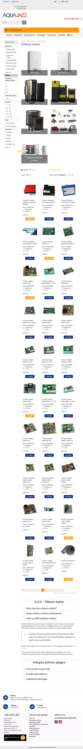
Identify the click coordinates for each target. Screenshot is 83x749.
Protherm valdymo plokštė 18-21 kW (47, 361)
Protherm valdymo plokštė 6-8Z (28, 440)
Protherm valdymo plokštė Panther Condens (66, 480)
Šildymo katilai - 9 (42, 41)
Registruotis (15, 1)
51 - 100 (9, 114)
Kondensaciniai (11, 126)
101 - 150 (9, 117)
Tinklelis (25, 170)
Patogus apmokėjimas (36, 674)
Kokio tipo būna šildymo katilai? (41, 608)
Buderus (9, 141)
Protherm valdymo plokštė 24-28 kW (66, 361)
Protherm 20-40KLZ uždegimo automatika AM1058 (29, 202)
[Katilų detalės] (64, 121)
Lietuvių (58, 1)
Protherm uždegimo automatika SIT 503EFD (68, 201)
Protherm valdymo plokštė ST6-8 (28, 520)
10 (46, 590)
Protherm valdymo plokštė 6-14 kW (28, 361)
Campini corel (11, 144)
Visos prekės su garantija (38, 669)
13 (56, 590)
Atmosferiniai (11, 123)
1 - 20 (8, 105)
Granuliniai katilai (34, 102)
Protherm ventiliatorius (68, 561)
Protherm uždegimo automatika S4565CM (48, 201)
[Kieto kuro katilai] (64, 92)
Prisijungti (6, 1)
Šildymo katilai (31, 41)
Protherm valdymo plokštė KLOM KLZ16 (67, 440)
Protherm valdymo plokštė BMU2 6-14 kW (48, 282)
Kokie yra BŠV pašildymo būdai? (41, 618)
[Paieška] (24, 22)
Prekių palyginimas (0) (54, 170)
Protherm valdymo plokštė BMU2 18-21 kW (49, 400)
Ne (8, 99)
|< (22, 590)
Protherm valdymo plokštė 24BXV (28, 282)
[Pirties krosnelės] (34, 121)
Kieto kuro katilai (64, 102)
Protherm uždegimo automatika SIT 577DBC (30, 243)
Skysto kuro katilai (10, 56)
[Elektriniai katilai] (64, 62)
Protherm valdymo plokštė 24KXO (66, 321)
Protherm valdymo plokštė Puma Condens (29, 321)
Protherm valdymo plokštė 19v (47, 243)
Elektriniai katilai (64, 73)
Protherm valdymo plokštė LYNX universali (67, 243)
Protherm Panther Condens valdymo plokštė (28, 563)
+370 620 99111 (73, 18)
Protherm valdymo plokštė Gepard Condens (49, 562)
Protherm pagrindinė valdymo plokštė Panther (67, 521)
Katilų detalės (64, 131)
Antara (9, 135)
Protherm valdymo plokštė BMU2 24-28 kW (68, 400)
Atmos (9, 138)
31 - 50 (9, 111)
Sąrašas (33, 170)
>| (62, 590)
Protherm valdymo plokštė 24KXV (28, 400)
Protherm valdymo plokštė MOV (66, 282)
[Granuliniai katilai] (34, 92)
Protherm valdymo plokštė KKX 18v (47, 440)
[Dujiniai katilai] (34, 62)
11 (49, 590)
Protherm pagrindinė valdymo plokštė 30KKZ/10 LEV (29, 480)
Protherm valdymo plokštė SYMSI (47, 520)
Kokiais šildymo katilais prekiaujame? (44, 613)
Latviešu (66, 1)
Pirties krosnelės (34, 131)
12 (53, 590)
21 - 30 (9, 108)
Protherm (9, 132)
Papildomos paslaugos (37, 679)
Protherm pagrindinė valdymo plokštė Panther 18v (48, 480)
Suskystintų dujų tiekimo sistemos (34, 159)
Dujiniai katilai (34, 73)
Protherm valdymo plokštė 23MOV (47, 321)
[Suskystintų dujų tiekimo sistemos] (34, 150)
